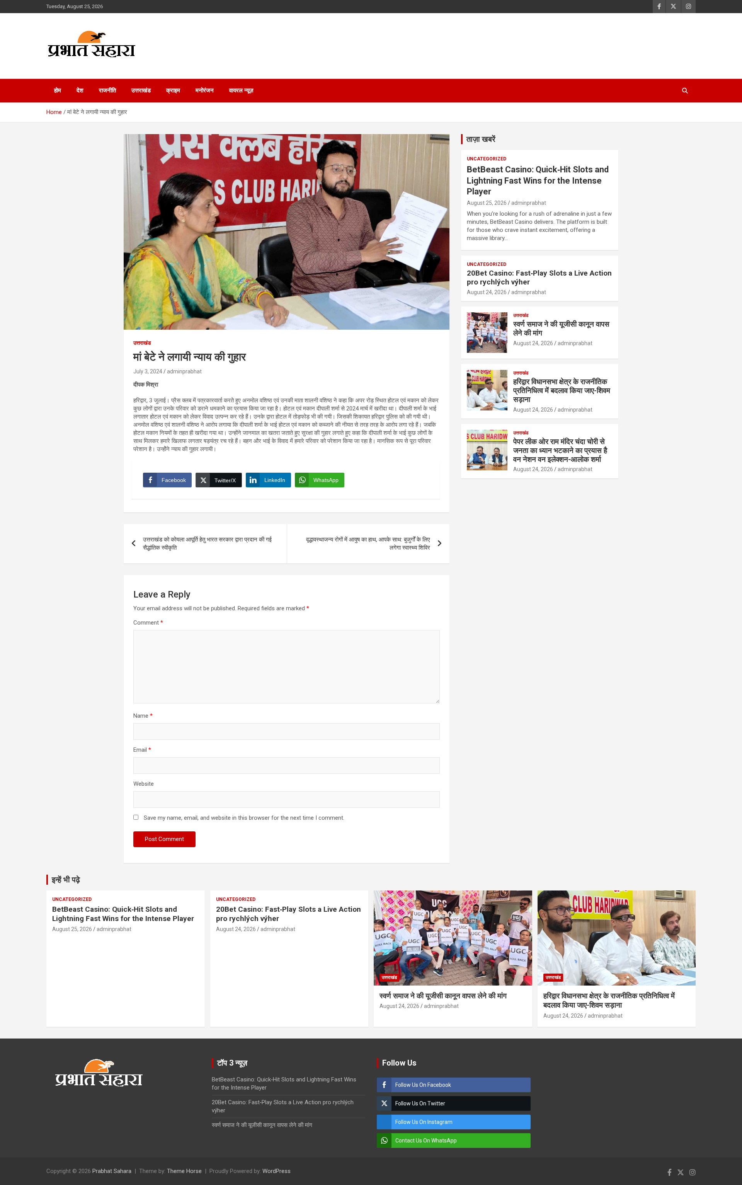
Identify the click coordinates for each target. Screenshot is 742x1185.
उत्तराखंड (141, 90)
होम (57, 90)
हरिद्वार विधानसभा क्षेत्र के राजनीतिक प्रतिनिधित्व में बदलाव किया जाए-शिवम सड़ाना (561, 390)
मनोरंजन (205, 90)
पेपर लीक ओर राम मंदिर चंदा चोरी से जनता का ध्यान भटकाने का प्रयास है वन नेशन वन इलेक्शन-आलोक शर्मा (560, 450)
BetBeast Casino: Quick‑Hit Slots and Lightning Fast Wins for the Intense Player (538, 180)
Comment (148, 622)
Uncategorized (486, 159)
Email (142, 749)
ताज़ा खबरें (480, 139)
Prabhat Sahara (111, 1171)
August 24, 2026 (487, 292)
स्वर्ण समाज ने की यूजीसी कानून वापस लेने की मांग (561, 328)
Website (143, 783)
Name (143, 715)
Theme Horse (184, 1171)
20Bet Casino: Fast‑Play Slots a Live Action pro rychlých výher (539, 277)
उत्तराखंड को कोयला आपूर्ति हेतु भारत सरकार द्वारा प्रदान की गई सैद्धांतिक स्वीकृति (207, 543)
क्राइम (173, 90)
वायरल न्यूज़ (241, 90)
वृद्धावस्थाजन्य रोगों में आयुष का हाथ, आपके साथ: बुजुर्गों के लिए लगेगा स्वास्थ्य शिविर (368, 543)
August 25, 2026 (487, 203)
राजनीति (107, 90)
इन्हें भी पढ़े (66, 879)
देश (80, 90)
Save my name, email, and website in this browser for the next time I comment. (244, 817)
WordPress (276, 1171)
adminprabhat (184, 371)
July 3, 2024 (147, 371)
